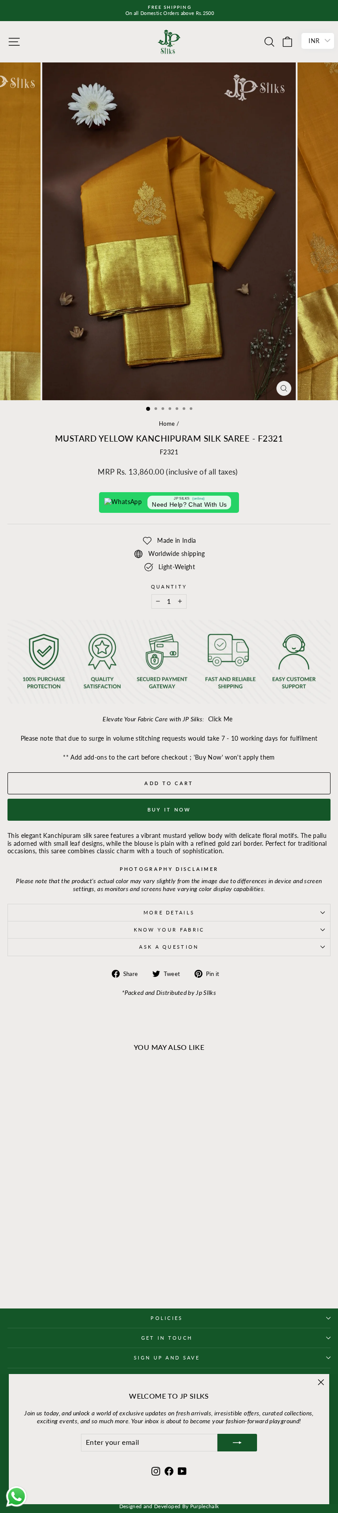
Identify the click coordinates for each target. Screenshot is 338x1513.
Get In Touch (167, 1338)
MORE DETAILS (169, 912)
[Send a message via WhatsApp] (16, 1496)
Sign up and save (167, 1357)
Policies (167, 1318)
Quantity (169, 586)
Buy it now (169, 809)
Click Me (220, 719)
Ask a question (168, 947)
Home (167, 423)
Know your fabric (169, 929)
